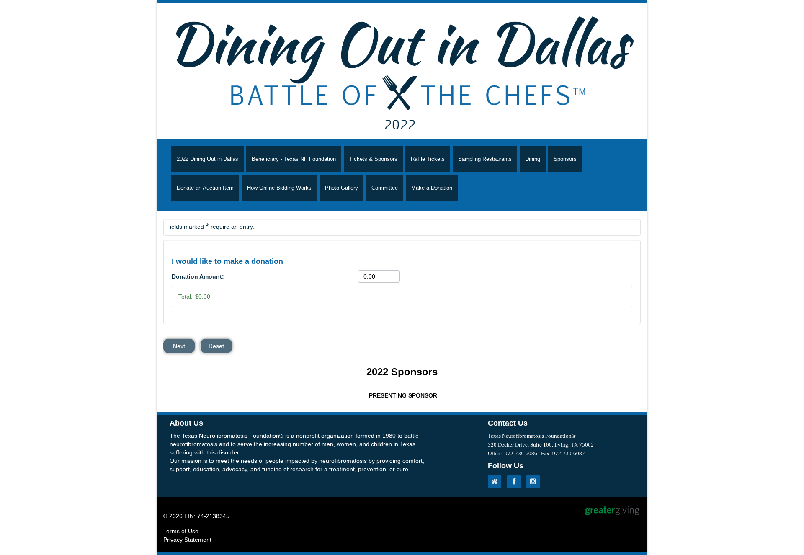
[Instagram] (535, 481)
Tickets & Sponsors (373, 159)
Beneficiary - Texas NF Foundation (294, 159)
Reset (216, 346)
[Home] (496, 481)
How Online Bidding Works (279, 188)
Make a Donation (431, 188)
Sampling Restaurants (485, 159)
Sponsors (565, 159)
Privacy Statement (187, 539)
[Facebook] (516, 481)
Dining (532, 159)
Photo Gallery (341, 188)
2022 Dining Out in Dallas (207, 159)
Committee (384, 188)
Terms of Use (180, 531)
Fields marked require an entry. (210, 226)
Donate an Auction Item (205, 188)
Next (179, 346)
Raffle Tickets (428, 159)
